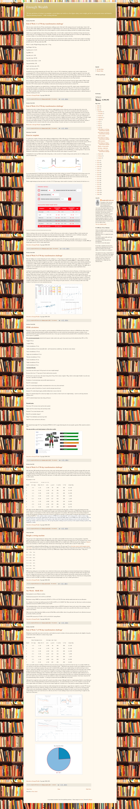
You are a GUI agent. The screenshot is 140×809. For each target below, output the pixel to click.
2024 (98, 110)
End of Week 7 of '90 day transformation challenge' (44, 630)
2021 (98, 164)
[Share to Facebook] (66, 99)
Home (59, 789)
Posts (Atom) (34, 791)
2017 (98, 172)
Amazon (88, 542)
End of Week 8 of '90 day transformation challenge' (44, 467)
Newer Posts (29, 789)
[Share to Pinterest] (67, 99)
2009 (98, 188)
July (99, 121)
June (99, 123)
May (99, 125)
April (99, 127)
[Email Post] (59, 99)
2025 (98, 108)
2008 (98, 190)
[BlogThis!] (63, 99)
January (100, 158)
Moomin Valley (100, 71)
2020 (98, 166)
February (100, 156)
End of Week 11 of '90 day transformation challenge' (44, 24)
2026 (98, 106)
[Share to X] (64, 99)
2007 (98, 192)
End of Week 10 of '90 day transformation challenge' (44, 106)
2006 (98, 194)
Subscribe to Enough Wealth (32, 95)
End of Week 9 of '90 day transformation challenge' (44, 255)
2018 (98, 170)
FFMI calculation (32, 327)
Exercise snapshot (32, 135)
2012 (98, 182)
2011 (98, 184)
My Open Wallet (100, 69)
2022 (98, 162)
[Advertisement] (105, 42)
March (99, 154)
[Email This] (62, 99)
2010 (98, 186)
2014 (98, 178)
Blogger (90, 799)
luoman (81, 799)
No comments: (54, 99)
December (100, 111)
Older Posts (88, 789)
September (100, 117)
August (100, 119)
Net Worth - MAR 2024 (34, 590)
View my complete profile (101, 224)
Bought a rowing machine (35, 535)
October (100, 115)
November (100, 113)
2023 (98, 160)
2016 (98, 174)
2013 (98, 180)
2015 (98, 176)
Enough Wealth (37, 7)
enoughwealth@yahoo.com (108, 200)
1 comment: (54, 784)
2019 (98, 168)
